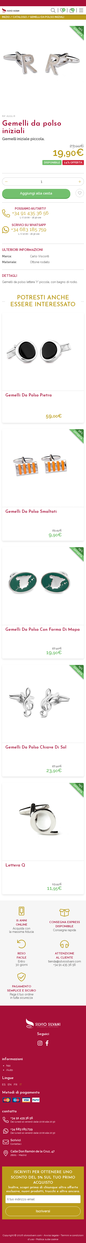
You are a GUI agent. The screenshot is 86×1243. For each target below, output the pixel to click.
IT (21, 1084)
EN (9, 1084)
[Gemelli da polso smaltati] (43, 465)
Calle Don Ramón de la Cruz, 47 (32, 1153)
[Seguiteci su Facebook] (47, 1043)
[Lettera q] (43, 819)
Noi (8, 1065)
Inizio (6, 17)
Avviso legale (51, 1235)
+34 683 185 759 (32, 1131)
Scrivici (16, 1142)
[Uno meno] (6, 181)
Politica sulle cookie (47, 1239)
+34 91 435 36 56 (32, 1119)
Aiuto (9, 1070)
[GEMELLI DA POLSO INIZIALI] (43, 66)
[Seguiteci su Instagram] (40, 1043)
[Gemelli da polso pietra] (43, 349)
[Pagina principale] (10, 10)
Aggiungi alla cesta (36, 193)
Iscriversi (43, 1211)
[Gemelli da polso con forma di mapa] (43, 583)
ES (3, 1084)
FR (15, 1084)
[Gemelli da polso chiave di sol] (43, 701)
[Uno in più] (80, 181)
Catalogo (20, 17)
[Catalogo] (81, 10)
